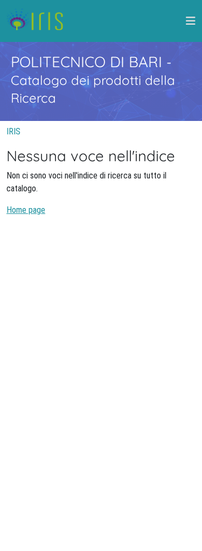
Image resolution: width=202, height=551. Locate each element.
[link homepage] (39, 20)
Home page (25, 210)
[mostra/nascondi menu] (191, 21)
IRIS (13, 131)
